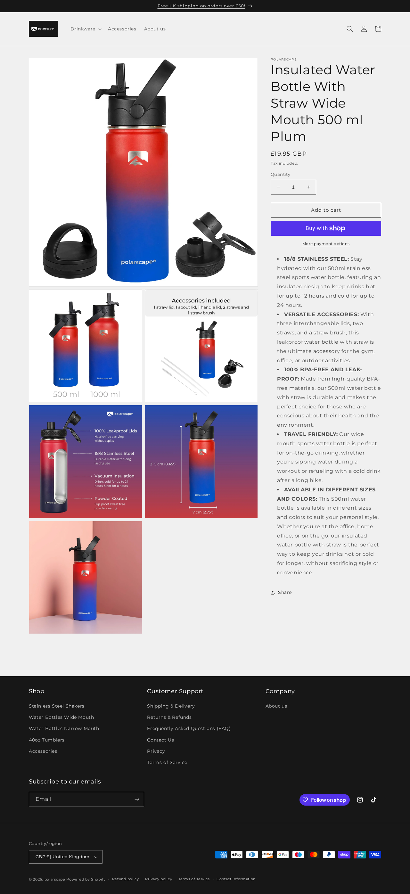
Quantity (280, 174)
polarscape (55, 879)
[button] (85, 29)
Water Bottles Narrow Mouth (64, 729)
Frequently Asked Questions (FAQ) (189, 729)
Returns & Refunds (169, 717)
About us (276, 706)
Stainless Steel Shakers (57, 706)
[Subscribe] (137, 799)
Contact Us (160, 740)
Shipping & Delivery (171, 706)
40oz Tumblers (47, 740)
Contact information (236, 879)
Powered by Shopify (86, 879)
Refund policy (125, 879)
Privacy (156, 751)
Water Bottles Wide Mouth (61, 717)
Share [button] (285, 592)
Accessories (43, 751)
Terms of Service (167, 763)
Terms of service (194, 879)
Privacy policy (158, 879)
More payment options (326, 243)
